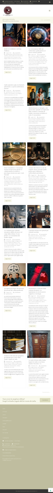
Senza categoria (37, 62)
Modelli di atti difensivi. (40, 120)
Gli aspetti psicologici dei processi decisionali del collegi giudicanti (14, 289)
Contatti (4, 424)
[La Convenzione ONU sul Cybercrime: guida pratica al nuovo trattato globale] (38, 35)
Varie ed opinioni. (13, 366)
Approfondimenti (9, 54)
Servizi (4, 415)
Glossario (5, 430)
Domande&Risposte (7, 421)
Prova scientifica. (39, 59)
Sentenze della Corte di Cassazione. (11, 57)
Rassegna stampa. (33, 367)
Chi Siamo (5, 412)
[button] (49, 10)
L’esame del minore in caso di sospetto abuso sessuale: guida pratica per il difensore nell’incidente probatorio (38, 170)
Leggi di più (8, 72)
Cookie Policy (12, 456)
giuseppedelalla (17, 53)
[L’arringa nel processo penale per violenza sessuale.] (38, 216)
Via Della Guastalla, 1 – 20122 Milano (12, 441)
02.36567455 (26, 1)
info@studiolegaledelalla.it (9, 3)
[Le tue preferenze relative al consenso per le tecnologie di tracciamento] (50, 490)
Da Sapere (5, 418)
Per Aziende (5, 433)
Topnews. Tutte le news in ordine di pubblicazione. (38, 62)
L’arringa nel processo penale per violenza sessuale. (38, 231)
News (4, 427)
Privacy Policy (5, 456)
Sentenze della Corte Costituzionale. (15, 56)
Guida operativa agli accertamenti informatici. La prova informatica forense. (14, 86)
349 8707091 (7, 445)
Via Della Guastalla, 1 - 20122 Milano (12, 1)
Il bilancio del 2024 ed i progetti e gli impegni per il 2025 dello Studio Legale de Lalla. (14, 357)
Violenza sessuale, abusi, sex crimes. (15, 58)
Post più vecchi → (46, 392)
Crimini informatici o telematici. (39, 57)
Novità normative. (16, 54)
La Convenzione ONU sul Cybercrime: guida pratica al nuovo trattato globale (37, 50)
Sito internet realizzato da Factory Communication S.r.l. (26, 491)
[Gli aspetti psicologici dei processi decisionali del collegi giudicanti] (14, 274)
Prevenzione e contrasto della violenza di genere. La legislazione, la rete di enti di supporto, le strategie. (37, 291)
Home (4, 409)
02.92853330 (34, 1)
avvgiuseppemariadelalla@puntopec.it (24, 3)
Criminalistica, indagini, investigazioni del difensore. (12, 180)
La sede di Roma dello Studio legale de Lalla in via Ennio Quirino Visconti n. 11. (37, 361)
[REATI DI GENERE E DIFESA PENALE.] (14, 35)
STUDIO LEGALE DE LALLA (15, 459)
